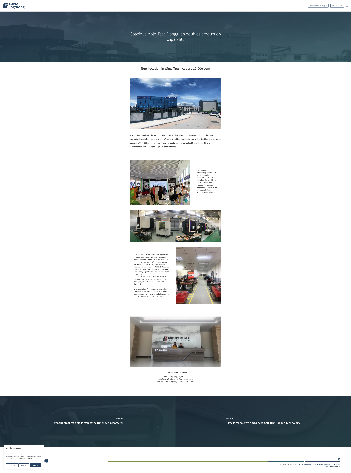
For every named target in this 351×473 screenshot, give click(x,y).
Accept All (35, 465)
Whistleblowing (306, 464)
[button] (347, 6)
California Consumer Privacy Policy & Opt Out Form (326, 464)
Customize (12, 465)
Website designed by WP (333, 466)
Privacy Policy (297, 464)
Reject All (24, 465)
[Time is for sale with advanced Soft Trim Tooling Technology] (263, 421)
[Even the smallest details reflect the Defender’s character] (88, 421)
